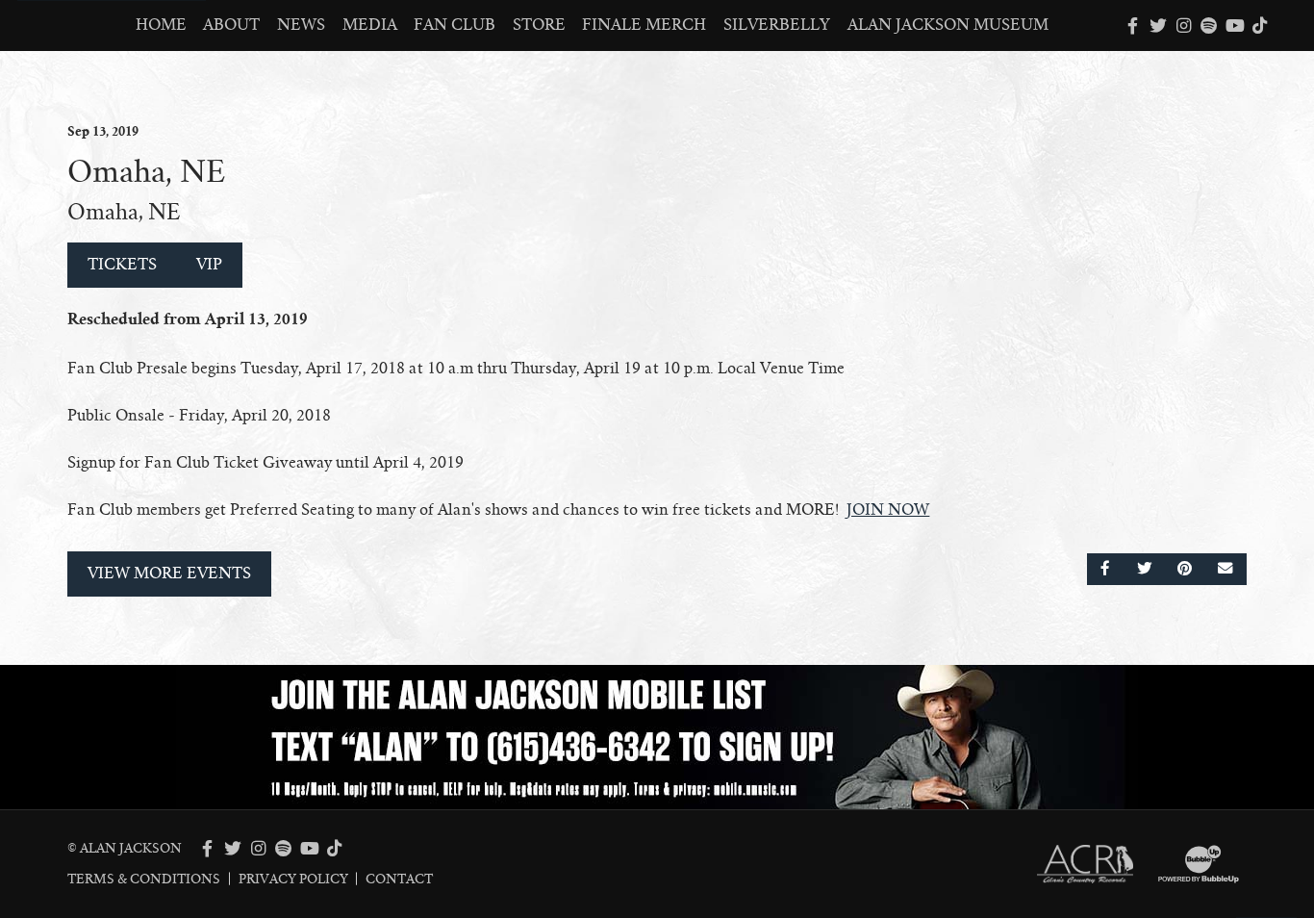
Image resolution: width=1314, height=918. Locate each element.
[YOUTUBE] (1234, 26)
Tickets (122, 264)
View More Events (169, 573)
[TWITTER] (1158, 26)
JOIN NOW (888, 510)
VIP (209, 264)
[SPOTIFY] (1209, 26)
